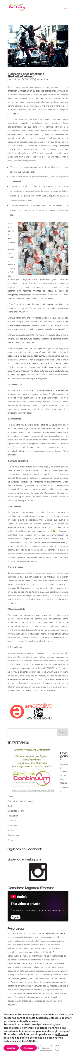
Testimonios (13, 835)
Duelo (10, 806)
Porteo (10, 830)
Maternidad (43, 79)
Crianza (11, 796)
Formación (13, 815)
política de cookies (31, 1037)
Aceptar (11, 1047)
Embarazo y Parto (16, 811)
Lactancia (12, 820)
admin (16, 79)
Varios (10, 840)
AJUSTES (31, 1041)
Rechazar (28, 1047)
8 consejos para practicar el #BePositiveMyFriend (26, 75)
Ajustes (46, 1047)
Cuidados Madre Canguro (20, 801)
